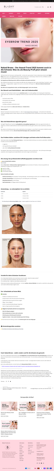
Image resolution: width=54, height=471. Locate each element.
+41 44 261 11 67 (40, 455)
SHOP (3, 13)
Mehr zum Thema (4, 416)
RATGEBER (47, 13)
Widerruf (30, 450)
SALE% (18, 13)
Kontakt (29, 453)
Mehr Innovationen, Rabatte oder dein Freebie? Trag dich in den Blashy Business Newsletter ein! (21, 366)
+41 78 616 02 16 (40, 459)
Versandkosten (31, 452)
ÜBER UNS (12, 16)
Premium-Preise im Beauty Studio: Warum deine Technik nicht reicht (44, 414)
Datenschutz (30, 445)
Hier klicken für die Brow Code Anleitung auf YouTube (12, 328)
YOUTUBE (20, 16)
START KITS (32, 13)
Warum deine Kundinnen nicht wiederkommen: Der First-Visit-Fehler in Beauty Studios (8, 432)
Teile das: (3, 381)
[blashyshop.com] (9, 7)
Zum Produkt (3, 162)
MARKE (39, 13)
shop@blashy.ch (40, 451)
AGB (29, 448)
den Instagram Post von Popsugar (31, 111)
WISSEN (3, 16)
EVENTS (24, 13)
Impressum (30, 446)
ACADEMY (11, 13)
